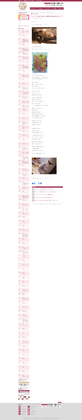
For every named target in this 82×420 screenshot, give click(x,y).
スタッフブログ (37, 12)
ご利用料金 (23, 409)
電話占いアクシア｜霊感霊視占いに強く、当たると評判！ (35, 418)
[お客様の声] (60, 8)
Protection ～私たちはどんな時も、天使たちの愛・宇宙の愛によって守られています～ (46, 200)
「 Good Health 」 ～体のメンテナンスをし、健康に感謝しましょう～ (44, 194)
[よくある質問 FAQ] (53, 8)
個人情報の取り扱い (56, 418)
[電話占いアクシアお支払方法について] (23, 392)
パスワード (19, 23)
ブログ (34, 12)
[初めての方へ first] (33, 8)
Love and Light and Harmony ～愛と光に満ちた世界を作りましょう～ (44, 197)
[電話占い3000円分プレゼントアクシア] (23, 17)
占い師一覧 (32, 412)
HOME (32, 12)
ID (18, 21)
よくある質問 (23, 412)
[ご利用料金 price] (40, 8)
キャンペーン (32, 409)
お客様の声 (23, 414)
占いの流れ (32, 407)
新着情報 (37, 185)
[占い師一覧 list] (47, 8)
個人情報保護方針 (52, 418)
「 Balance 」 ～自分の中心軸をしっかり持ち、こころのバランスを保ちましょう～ (46, 191)
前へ (40, 203)
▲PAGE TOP (59, 402)
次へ (54, 203)
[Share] (33, 183)
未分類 (39, 185)
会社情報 (32, 414)
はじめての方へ (23, 407)
